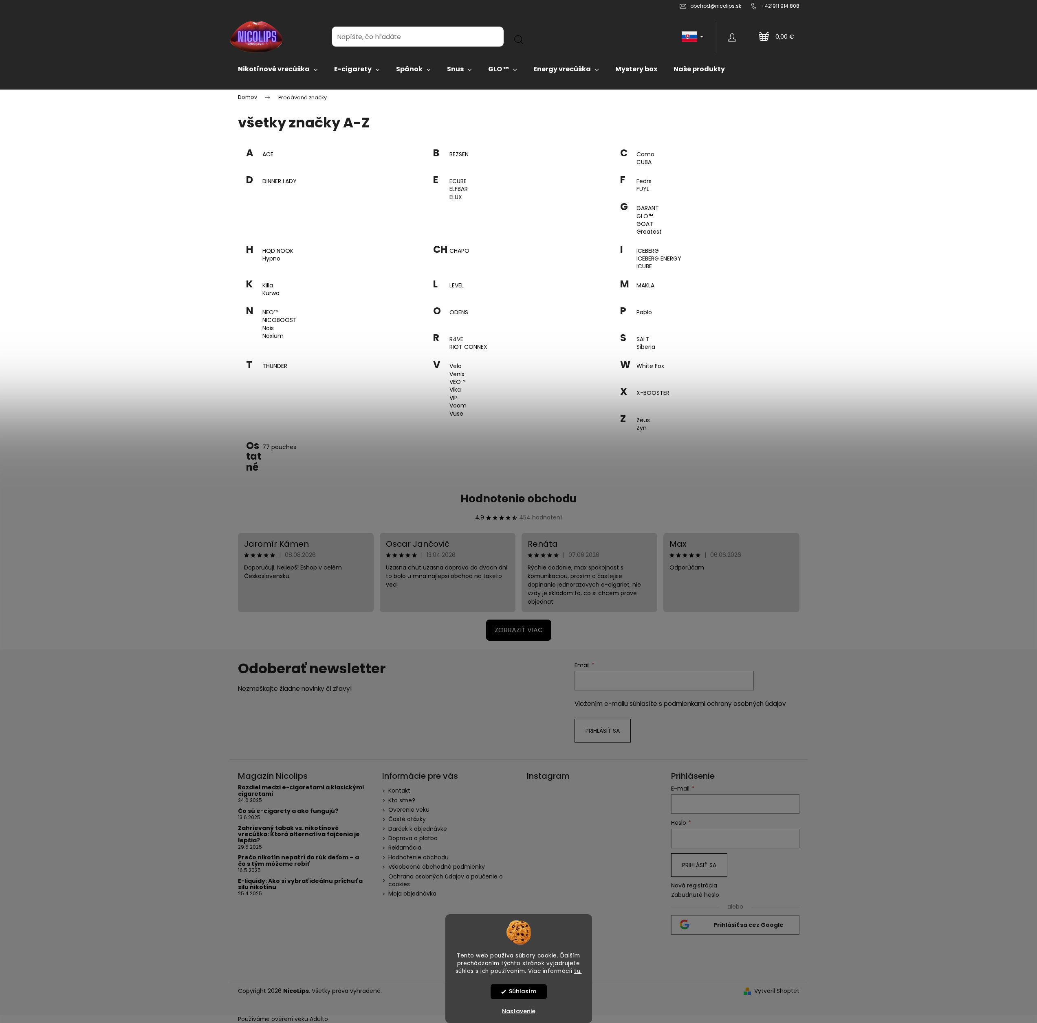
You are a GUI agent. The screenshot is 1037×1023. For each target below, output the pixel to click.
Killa (267, 285)
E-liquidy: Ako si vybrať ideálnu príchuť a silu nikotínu (300, 884)
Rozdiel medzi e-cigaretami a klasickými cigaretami (301, 790)
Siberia (645, 347)
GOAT (644, 224)
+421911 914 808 (780, 5)
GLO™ (644, 216)
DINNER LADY (279, 181)
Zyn (641, 428)
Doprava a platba (413, 838)
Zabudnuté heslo (695, 895)
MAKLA (645, 285)
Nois (268, 328)
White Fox (650, 366)
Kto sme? (401, 800)
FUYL (642, 189)
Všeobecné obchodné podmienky (436, 867)
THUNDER (274, 366)
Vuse (456, 414)
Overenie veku (408, 810)
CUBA (644, 162)
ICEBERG (647, 251)
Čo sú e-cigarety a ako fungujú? (288, 811)
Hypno (271, 259)
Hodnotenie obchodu (518, 498)
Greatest (649, 232)
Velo (455, 366)
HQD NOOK (277, 251)
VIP (453, 398)
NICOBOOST (279, 320)
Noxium (273, 336)
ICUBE (644, 266)
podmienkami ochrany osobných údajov (725, 703)
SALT (643, 339)
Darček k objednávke (417, 829)
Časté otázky (407, 819)
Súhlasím (522, 991)
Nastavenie (518, 1011)
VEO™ (457, 382)
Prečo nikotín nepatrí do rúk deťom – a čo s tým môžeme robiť (298, 860)
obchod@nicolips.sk (715, 5)
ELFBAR (458, 189)
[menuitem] (278, 69)
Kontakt (399, 790)
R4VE (456, 339)
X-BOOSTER (652, 393)
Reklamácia (404, 847)
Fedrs (644, 181)
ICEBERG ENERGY (658, 259)
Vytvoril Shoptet (776, 991)
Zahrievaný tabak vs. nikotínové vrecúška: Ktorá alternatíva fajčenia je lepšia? (299, 834)
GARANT (647, 208)
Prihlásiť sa (603, 731)
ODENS (458, 312)
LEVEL (456, 285)
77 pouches (279, 447)
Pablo (644, 312)
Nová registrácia (694, 885)
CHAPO (459, 251)
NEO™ (270, 312)
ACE (267, 154)
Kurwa (271, 293)
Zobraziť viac (519, 630)
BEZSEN (459, 154)
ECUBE (458, 181)
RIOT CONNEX (468, 347)
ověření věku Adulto (299, 1019)
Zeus (643, 420)
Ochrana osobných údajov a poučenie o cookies (445, 880)
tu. (578, 971)
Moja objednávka (412, 893)
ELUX (455, 197)
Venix (457, 374)
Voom (458, 406)
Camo (645, 154)
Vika (455, 390)
